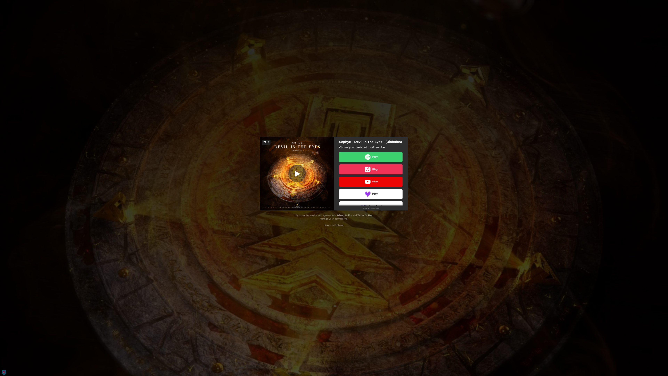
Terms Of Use (364, 215)
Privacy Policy (344, 215)
